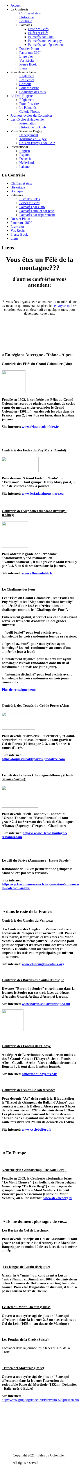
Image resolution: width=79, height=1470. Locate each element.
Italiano (24, 166)
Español (25, 155)
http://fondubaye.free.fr (39, 1074)
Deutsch (25, 159)
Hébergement (28, 135)
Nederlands (27, 162)
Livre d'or (26, 56)
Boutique (25, 21)
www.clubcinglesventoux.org (43, 964)
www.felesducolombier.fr (40, 426)
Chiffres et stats (30, 13)
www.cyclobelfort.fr (36, 1129)
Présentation (27, 123)
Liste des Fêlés (38, 29)
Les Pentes (26, 80)
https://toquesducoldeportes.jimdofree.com (33, 759)
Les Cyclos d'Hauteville (27, 119)
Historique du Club (32, 127)
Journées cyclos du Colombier (31, 115)
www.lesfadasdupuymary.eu (43, 493)
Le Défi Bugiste (22, 96)
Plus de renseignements (19, 689)
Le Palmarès (27, 107)
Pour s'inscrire (29, 88)
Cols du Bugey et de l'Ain (37, 143)
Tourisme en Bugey (33, 139)
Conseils (25, 84)
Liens (23, 68)
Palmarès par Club (41, 37)
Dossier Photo (29, 48)
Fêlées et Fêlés (38, 33)
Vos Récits (26, 60)
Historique (26, 17)
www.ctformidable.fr (37, 573)
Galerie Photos (29, 111)
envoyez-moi (63, 305)
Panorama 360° (30, 52)
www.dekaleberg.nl (57, 1198)
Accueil (16, 5)
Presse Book (28, 64)
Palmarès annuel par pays (45, 41)
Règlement (26, 76)
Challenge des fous (32, 92)
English (24, 151)
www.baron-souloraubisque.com (46, 1004)
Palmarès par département (46, 45)
